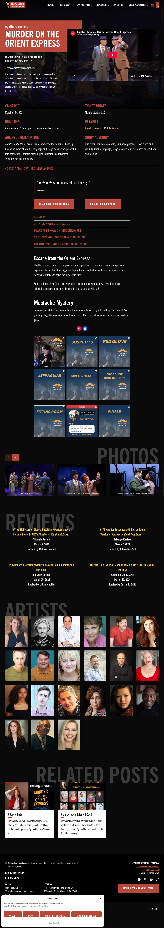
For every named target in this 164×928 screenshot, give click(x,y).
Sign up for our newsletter (138, 888)
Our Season (65, 5)
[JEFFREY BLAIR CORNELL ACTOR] (16, 665)
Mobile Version (111, 128)
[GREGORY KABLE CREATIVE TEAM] (42, 735)
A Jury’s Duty (15, 815)
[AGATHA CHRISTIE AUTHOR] (42, 631)
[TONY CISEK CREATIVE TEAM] (69, 700)
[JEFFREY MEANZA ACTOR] (95, 665)
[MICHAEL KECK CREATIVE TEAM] (147, 700)
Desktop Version (93, 128)
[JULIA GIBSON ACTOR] (69, 665)
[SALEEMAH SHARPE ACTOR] (16, 700)
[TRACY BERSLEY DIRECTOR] (16, 631)
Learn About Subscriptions (54, 204)
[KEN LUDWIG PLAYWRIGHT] (69, 631)
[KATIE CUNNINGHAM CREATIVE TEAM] (16, 735)
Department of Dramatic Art (147, 870)
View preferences (55, 915)
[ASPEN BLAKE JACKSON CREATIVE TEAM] (69, 735)
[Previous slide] (8, 457)
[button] (100, 898)
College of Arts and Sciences (147, 866)
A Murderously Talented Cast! (76, 815)
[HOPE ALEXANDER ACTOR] (95, 631)
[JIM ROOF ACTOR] (121, 665)
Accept (13, 915)
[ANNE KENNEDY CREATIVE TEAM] (95, 700)
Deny (30, 915)
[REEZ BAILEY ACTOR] (121, 631)
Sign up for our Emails (103, 204)
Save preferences (86, 915)
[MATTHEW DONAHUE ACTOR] (42, 665)
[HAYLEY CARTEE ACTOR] (147, 631)
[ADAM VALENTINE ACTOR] (42, 700)
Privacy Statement (54, 923)
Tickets (50, 5)
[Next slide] (15, 457)
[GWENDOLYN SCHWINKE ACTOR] (147, 665)
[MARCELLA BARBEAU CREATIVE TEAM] (121, 700)
